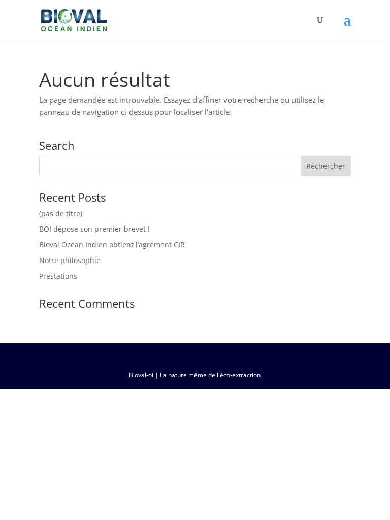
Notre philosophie (70, 260)
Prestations (58, 276)
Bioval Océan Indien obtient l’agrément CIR (112, 244)
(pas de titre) (60, 213)
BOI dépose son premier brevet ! (94, 229)
